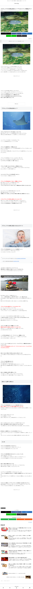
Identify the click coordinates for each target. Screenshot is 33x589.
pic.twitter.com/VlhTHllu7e (21, 258)
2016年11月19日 (16, 261)
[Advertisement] (16, 83)
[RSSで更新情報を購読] (24, 519)
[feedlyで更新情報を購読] (8, 519)
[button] (22, 36)
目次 (15, 103)
